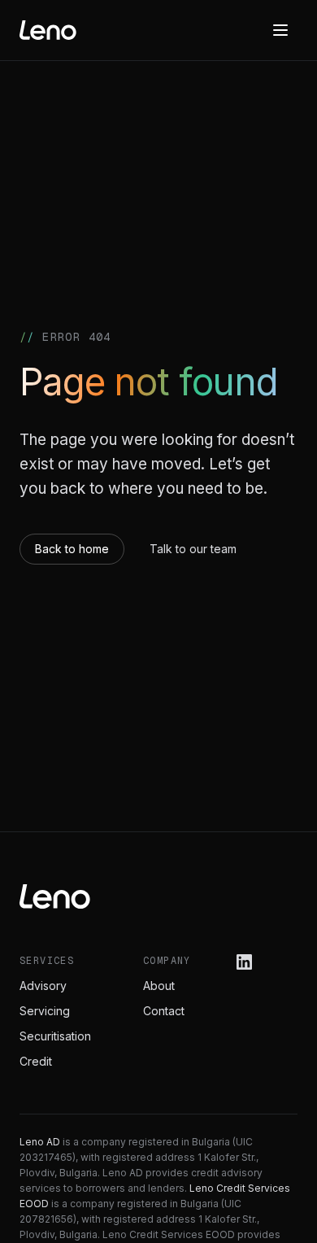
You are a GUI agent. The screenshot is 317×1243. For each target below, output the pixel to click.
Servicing (45, 1011)
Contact (164, 1011)
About (159, 985)
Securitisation (55, 1036)
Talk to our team (193, 549)
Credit (36, 1061)
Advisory (43, 985)
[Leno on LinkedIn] (244, 962)
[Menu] (280, 30)
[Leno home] (48, 30)
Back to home (72, 549)
